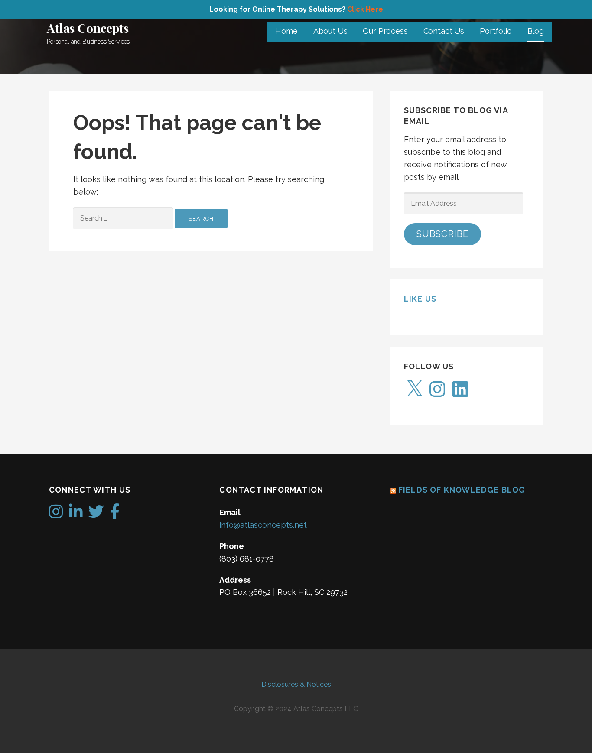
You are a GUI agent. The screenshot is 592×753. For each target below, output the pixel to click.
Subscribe (442, 234)
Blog (535, 31)
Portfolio (496, 31)
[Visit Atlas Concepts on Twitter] (96, 514)
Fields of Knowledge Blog (462, 489)
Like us (420, 298)
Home (286, 31)
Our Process (385, 31)
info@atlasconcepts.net (263, 524)
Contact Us (443, 31)
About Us (330, 31)
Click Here (365, 9)
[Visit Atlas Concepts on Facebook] (115, 514)
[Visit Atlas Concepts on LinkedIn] (76, 514)
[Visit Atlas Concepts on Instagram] (56, 514)
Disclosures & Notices (296, 684)
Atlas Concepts (88, 28)
